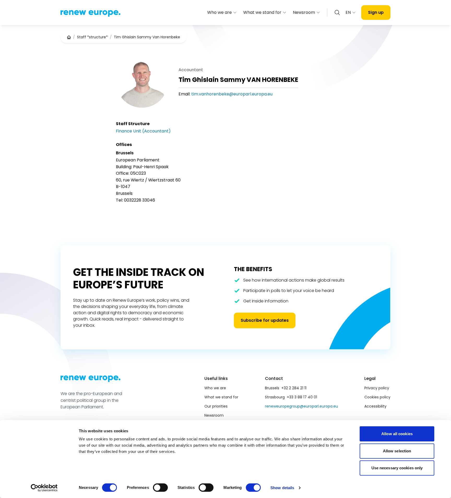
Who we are (219, 12)
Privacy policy (376, 388)
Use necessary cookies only (397, 468)
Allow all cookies (397, 434)
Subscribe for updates (265, 320)
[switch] (160, 487)
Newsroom (304, 12)
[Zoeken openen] (337, 12)
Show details (282, 487)
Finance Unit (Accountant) (143, 131)
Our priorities (216, 406)
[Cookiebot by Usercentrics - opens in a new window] (44, 488)
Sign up (376, 12)
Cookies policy (377, 397)
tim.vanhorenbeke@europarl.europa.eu (231, 94)
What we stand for (262, 12)
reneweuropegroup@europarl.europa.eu (301, 406)
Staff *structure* (92, 37)
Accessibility (375, 406)
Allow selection (397, 451)
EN (348, 12)
